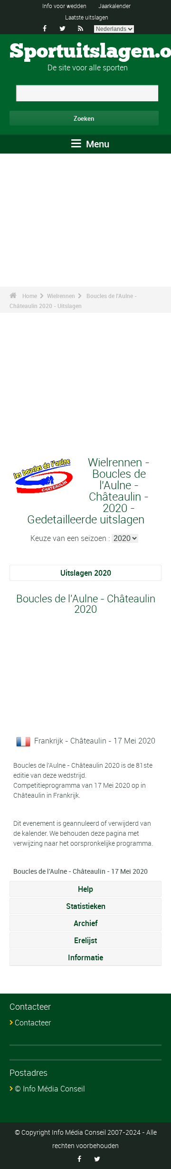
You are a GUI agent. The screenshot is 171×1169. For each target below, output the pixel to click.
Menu (96, 143)
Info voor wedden (64, 6)
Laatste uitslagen (86, 17)
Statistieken (85, 906)
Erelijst (85, 940)
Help (85, 889)
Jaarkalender (114, 6)
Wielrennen (61, 295)
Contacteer (33, 1022)
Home (29, 295)
